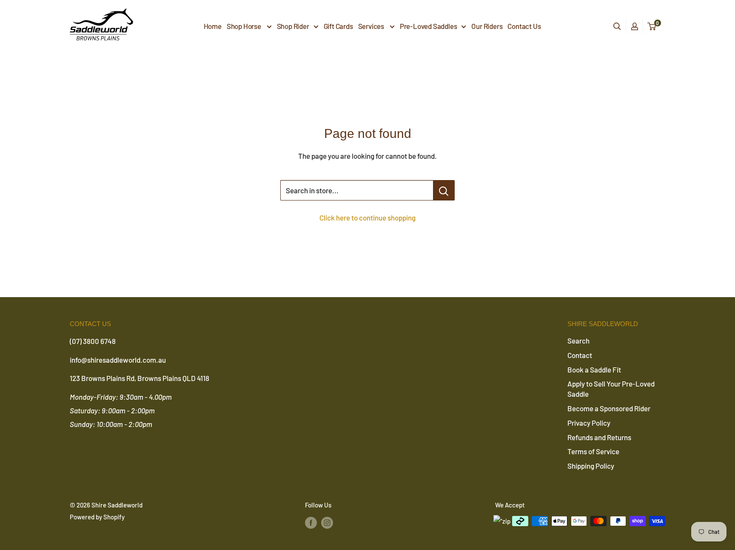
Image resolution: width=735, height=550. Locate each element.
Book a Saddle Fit (594, 369)
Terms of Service (593, 451)
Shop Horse (244, 26)
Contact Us (524, 26)
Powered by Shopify (97, 517)
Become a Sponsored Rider (608, 408)
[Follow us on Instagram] (327, 522)
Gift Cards (338, 26)
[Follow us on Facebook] (311, 522)
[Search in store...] (444, 190)
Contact (579, 355)
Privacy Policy (588, 422)
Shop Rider (293, 26)
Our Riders (486, 26)
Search (578, 340)
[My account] (634, 26)
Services (371, 26)
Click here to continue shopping (367, 217)
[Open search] (617, 26)
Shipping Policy (590, 465)
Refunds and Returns (599, 437)
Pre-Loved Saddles (428, 26)
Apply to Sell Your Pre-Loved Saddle (611, 388)
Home (213, 26)
